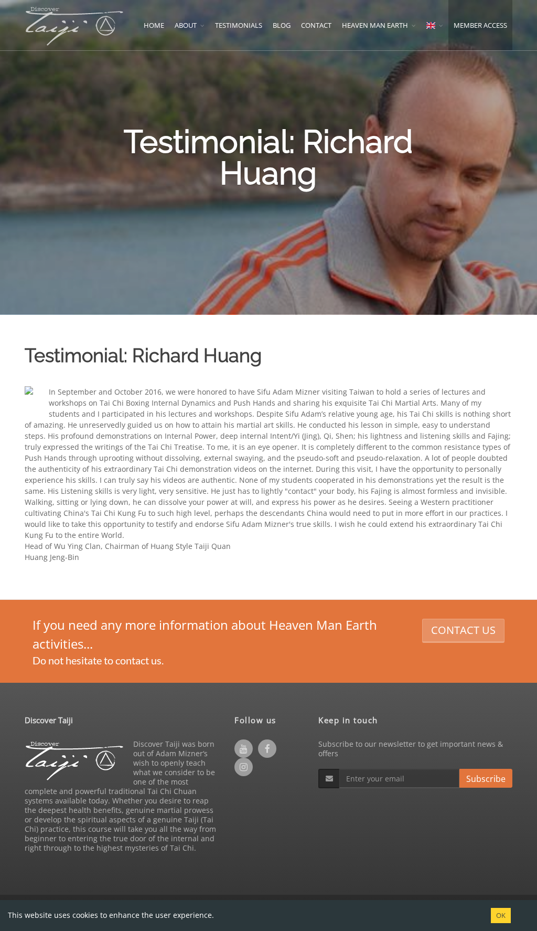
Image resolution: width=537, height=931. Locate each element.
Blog (282, 25)
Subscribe (486, 779)
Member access (480, 25)
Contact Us (463, 630)
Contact (316, 25)
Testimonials (238, 25)
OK (501, 915)
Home (154, 25)
